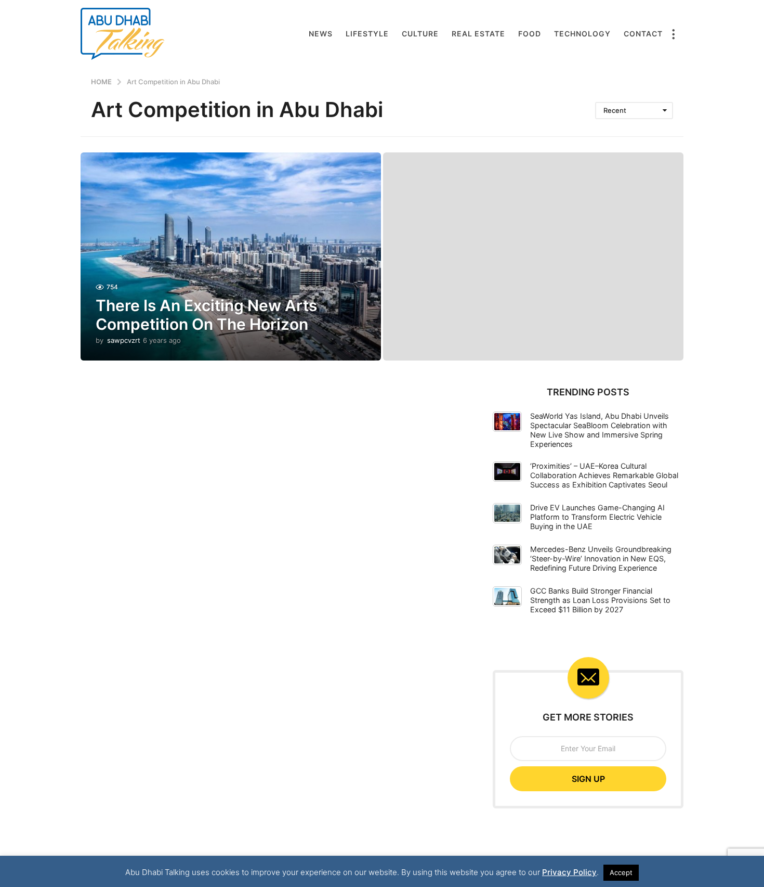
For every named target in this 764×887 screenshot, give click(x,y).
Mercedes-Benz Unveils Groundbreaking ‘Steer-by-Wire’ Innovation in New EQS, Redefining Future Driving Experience (600, 558)
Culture (420, 33)
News (321, 33)
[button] (673, 33)
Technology (582, 33)
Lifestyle (367, 33)
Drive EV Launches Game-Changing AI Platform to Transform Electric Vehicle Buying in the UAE (597, 517)
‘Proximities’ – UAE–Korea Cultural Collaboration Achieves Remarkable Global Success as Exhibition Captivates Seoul (604, 475)
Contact (643, 33)
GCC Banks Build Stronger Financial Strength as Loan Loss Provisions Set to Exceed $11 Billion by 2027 (600, 600)
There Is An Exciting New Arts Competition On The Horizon (206, 314)
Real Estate (478, 33)
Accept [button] (621, 872)
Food (529, 33)
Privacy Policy (569, 872)
